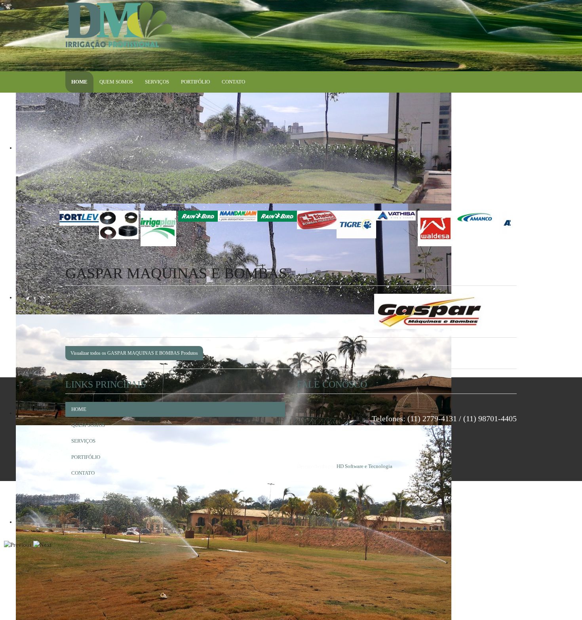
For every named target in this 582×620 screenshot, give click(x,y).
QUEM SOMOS (116, 82)
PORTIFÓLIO (195, 82)
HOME (79, 82)
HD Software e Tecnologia (364, 466)
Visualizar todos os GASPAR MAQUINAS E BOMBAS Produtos (134, 353)
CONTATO (233, 82)
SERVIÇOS (157, 82)
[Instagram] (474, 8)
